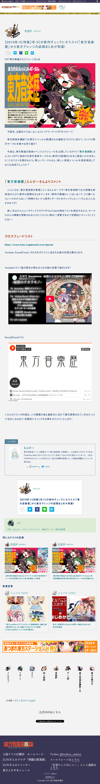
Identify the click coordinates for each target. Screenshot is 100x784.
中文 (16, 700)
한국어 (63, 7)
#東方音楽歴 (60, 529)
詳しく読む (95, 13)
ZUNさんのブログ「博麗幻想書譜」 (46, 1)
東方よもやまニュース (79, 1)
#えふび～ (17, 529)
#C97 (9, 529)
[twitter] (15, 53)
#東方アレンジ (48, 529)
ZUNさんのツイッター (64, 1)
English (62, 9)
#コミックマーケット (31, 529)
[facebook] (20, 53)
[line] (26, 53)
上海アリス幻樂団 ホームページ (25, 1)
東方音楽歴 (85, 151)
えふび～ (29, 448)
